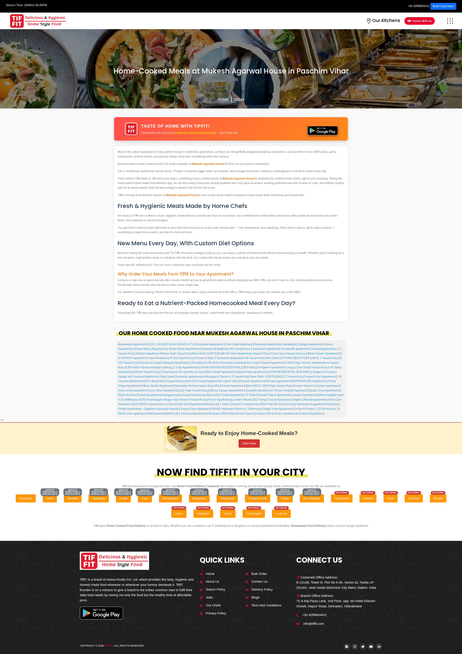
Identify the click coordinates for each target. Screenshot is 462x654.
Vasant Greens (295, 353)
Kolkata (368, 498)
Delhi (239, 99)
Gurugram (25, 498)
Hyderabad (342, 498)
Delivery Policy (261, 589)
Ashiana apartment (277, 381)
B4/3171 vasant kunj (290, 376)
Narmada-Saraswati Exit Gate (240, 362)
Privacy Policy (215, 613)
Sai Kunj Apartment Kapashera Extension (311, 404)
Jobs (209, 597)
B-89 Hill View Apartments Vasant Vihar (243, 353)
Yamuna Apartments (194, 413)
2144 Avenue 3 (328, 408)
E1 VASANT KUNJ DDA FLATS (172, 344)
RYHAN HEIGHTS (293, 358)
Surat (390, 498)
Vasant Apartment (311, 413)
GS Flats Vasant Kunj (194, 390)
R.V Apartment (155, 381)
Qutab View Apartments (324, 390)
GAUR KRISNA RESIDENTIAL (221, 367)
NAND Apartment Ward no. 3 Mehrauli (236, 408)
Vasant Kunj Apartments (320, 376)
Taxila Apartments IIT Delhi (239, 394)
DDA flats (249, 367)
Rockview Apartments (209, 344)
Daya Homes (126, 394)
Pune (144, 498)
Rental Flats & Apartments (274, 394)
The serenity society (190, 371)
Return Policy (215, 589)
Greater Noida (258, 498)
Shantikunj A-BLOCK (205, 362)
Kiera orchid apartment (132, 390)
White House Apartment (322, 353)
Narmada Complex (290, 399)
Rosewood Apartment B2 (134, 344)
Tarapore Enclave (323, 371)
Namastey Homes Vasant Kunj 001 (197, 385)
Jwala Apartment (304, 394)
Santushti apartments (296, 348)
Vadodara (203, 513)
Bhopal (438, 498)
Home (223, 99)
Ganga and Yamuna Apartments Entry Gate (145, 376)
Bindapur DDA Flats (221, 413)
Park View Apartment (238, 344)
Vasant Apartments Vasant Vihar (218, 381)
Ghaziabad (227, 498)
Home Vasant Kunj (147, 371)
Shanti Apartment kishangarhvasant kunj (163, 394)
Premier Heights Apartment (290, 390)
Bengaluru (199, 498)
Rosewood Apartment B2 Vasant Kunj (226, 348)
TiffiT (108, 645)
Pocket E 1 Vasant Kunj (323, 358)
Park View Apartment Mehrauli (195, 404)
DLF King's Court (264, 399)
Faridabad (98, 498)
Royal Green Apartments (150, 348)
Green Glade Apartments (184, 348)
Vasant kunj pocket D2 (181, 381)
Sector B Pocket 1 (305, 408)
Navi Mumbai (311, 498)
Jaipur (179, 513)
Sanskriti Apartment (258, 390)
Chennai (413, 498)
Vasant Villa (264, 413)
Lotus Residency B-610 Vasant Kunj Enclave (176, 358)
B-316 (279, 404)
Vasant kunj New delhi (205, 394)
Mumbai (72, 498)
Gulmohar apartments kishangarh (196, 376)
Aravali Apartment (252, 381)
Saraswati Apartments (266, 348)
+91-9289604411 (419, 6)
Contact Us (258, 581)
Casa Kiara (168, 371)
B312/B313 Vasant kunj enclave (153, 404)
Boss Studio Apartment (158, 385)
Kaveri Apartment (233, 385)
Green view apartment (132, 413)
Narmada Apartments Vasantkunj (275, 344)
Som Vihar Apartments (163, 390)
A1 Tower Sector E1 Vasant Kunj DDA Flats (245, 404)
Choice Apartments (286, 413)
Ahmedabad (170, 498)
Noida (123, 498)
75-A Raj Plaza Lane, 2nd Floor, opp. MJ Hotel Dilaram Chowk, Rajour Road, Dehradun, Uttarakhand (335, 603)
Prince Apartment (219, 399)
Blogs (255, 597)
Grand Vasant (245, 413)
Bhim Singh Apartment (219, 371)
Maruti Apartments (315, 399)
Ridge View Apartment (277, 408)
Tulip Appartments (187, 367)
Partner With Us (422, 20)
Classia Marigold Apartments (170, 362)
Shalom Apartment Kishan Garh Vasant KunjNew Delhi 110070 (176, 353)
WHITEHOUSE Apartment (308, 381)
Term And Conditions (265, 605)
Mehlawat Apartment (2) (163, 413)
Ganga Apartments (310, 344)
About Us (212, 581)
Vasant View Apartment (195, 408)
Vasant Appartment (273, 362)
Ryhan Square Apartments (226, 390)
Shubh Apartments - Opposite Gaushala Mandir (148, 408)
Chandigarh (253, 513)
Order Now (249, 443)
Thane (285, 498)
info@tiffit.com (313, 624)
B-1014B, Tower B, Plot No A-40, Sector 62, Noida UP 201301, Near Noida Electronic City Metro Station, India (336, 585)
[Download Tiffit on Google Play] (323, 129)
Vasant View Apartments (251, 371)
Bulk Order (258, 574)
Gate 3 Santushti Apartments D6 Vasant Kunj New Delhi (243, 358)
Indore (228, 513)
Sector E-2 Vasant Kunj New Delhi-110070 (247, 376)
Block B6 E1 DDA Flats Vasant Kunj (269, 385)
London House (241, 399)
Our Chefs (213, 605)
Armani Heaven (304, 385)
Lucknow (281, 513)
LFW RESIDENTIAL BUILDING (290, 371)
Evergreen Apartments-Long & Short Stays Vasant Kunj (292, 367)
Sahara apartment (327, 385)
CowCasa (277, 353)
